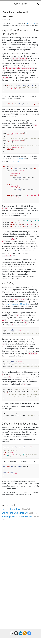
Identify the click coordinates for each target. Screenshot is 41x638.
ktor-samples (14, 161)
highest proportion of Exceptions (16, 304)
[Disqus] (20, 551)
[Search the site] (38, 4)
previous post (30, 23)
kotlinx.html (20, 159)
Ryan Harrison (20, 3)
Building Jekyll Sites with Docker (20, 518)
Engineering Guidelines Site (20, 512)
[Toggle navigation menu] (4, 3)
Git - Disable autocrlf (16, 508)
